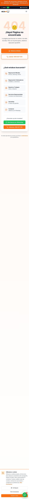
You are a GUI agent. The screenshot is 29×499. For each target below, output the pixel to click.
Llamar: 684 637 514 (15, 56)
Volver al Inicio (15, 51)
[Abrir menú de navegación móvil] (26, 11)
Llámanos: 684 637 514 (15, 127)
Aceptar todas (14, 495)
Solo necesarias (14, 491)
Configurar (15, 487)
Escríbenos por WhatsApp (15, 122)
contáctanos (24, 135)
